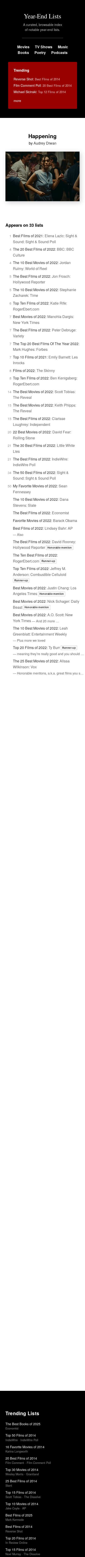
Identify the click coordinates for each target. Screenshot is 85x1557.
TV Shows (43, 46)
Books (23, 52)
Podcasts (59, 52)
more (17, 100)
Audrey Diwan (45, 143)
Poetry (40, 52)
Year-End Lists (42, 16)
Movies (23, 46)
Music (63, 46)
